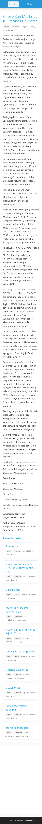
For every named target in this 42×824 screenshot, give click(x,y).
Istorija (6, 27)
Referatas (15, 27)
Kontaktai (30, 820)
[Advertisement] (17, 779)
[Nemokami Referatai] (4, 4)
